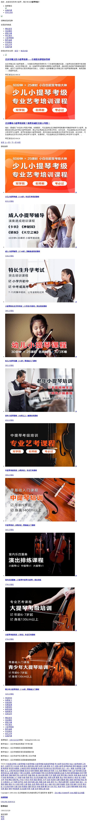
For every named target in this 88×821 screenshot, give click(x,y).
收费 (2, 775)
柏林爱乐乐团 (59, 773)
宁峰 (21, 773)
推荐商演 (8, 711)
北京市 (79, 784)
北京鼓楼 (23, 789)
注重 (16, 786)
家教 (72, 768)
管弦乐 (33, 786)
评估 (84, 786)
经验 (14, 780)
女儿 (6, 771)
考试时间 (8, 698)
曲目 (84, 777)
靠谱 (50, 777)
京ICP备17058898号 (62, 793)
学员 (22, 780)
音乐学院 (65, 764)
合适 (33, 784)
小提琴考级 (21, 764)
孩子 (2, 766)
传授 (58, 784)
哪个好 (47, 786)
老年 (52, 782)
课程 (47, 775)
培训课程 (8, 31)
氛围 (54, 775)
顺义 (46, 777)
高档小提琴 (40, 784)
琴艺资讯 (8, 35)
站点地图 (80, 793)
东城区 (62, 784)
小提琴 (7, 766)
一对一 (67, 768)
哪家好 (65, 771)
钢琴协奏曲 (74, 773)
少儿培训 (6, 786)
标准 (6, 775)
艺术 (50, 775)
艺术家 (67, 773)
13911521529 (14, 740)
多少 (80, 777)
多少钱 (38, 775)
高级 (27, 777)
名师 (22, 775)
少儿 (56, 771)
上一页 (7, 142)
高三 (56, 786)
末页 (19, 142)
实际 (47, 789)
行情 (71, 784)
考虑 (60, 782)
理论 (31, 777)
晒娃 (2, 771)
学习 (12, 766)
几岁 (74, 771)
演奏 (29, 775)
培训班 (53, 780)
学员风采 (8, 42)
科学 (25, 775)
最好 (6, 789)
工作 (84, 764)
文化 (52, 786)
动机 (50, 784)
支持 (36, 789)
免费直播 (8, 705)
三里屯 (68, 786)
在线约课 (8, 10)
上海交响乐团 (14, 771)
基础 (35, 780)
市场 (67, 784)
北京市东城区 (38, 777)
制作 (12, 786)
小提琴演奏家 (35, 773)
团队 (67, 780)
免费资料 (8, 707)
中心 (56, 782)
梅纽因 (79, 766)
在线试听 (8, 702)
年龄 (70, 771)
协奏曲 (21, 771)
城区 (75, 784)
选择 (75, 775)
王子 (52, 766)
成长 (37, 782)
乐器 (25, 782)
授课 (42, 786)
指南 (77, 782)
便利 (10, 789)
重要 (57, 777)
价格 (43, 775)
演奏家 (62, 780)
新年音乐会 (5, 773)
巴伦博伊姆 (49, 773)
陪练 (33, 775)
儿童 (25, 784)
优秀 (53, 777)
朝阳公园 (42, 789)
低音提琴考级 (49, 764)
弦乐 (54, 784)
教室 (79, 780)
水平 (44, 780)
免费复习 (8, 700)
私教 (33, 782)
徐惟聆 (16, 768)
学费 (85, 773)
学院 (43, 773)
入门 (16, 777)
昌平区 (20, 782)
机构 (32, 771)
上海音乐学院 (25, 768)
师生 (10, 784)
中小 (14, 784)
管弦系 (11, 768)
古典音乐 (6, 782)
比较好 (72, 782)
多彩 (80, 786)
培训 (60, 771)
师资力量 (8, 33)
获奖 (53, 771)
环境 (31, 780)
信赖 (58, 780)
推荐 (16, 782)
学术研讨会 (47, 768)
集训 (59, 786)
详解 (10, 775)
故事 (64, 782)
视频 (40, 782)
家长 (33, 766)
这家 (58, 775)
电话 (76, 777)
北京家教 (26, 773)
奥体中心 (70, 777)
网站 (10, 780)
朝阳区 (36, 771)
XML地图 (73, 793)
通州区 (39, 780)
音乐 (25, 766)
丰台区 (16, 766)
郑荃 (74, 766)
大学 (2, 780)
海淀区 (70, 775)
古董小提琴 (59, 766)
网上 (18, 780)
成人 (46, 784)
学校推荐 (15, 789)
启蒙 (29, 786)
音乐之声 (8, 45)
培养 (21, 766)
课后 (2, 784)
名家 (44, 782)
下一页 (14, 142)
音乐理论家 (56, 768)
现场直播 (33, 768)
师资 (48, 766)
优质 (29, 782)
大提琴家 (78, 768)
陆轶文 (16, 773)
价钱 (38, 786)
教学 (37, 766)
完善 (2, 789)
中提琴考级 (30, 764)
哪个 (68, 782)
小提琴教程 (9, 38)
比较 (48, 780)
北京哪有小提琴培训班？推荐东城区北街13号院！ (27, 123)
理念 (63, 786)
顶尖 (81, 782)
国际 (6, 784)
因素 (71, 780)
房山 (61, 777)
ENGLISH (9, 12)
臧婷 (41, 771)
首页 (16, 51)
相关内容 (24, 51)
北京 (63, 768)
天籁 (32, 789)
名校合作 (8, 714)
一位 (85, 782)
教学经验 (10, 777)
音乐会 (27, 771)
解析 (77, 786)
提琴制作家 (68, 766)
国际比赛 (47, 771)
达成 (83, 775)
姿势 (22, 784)
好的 (4, 777)
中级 (23, 777)
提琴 (40, 766)
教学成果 (8, 40)
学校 (65, 777)
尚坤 (81, 773)
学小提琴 (58, 764)
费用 (73, 786)
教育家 (5, 768)
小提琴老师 (77, 764)
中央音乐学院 (11, 764)
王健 (83, 768)
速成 (79, 775)
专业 (71, 764)
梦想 (62, 775)
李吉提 (40, 768)
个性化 (26, 780)
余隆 (11, 773)
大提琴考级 (39, 764)
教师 (14, 775)
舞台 (66, 775)
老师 (29, 766)
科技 (18, 784)
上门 (12, 782)
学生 (18, 775)
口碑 (44, 766)
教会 (83, 780)
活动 (19, 786)
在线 (48, 782)
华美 (28, 789)
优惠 (75, 780)
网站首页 (8, 29)
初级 (19, 777)
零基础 (24, 786)
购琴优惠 (8, 709)
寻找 (6, 780)
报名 (29, 784)
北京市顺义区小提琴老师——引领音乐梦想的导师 (27, 59)
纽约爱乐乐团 (81, 771)
